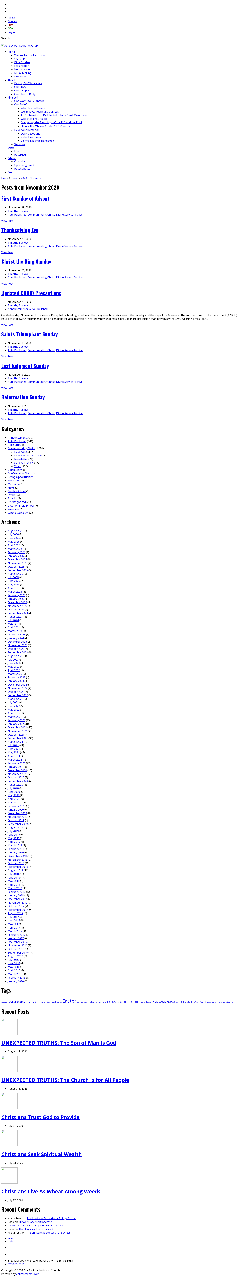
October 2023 (16, 649)
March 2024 (15, 631)
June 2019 (14, 834)
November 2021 (17, 731)
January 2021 (16, 767)
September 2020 (18, 781)
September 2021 (18, 738)
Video (17, 466)
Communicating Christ (41, 214)
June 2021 (14, 749)
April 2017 (14, 927)
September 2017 (18, 909)
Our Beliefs (21, 104)
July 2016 (13, 960)
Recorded (20, 154)
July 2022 (13, 702)
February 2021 (16, 763)
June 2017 (14, 920)
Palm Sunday (205, 1002)
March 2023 (15, 674)
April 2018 (14, 884)
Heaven (149, 1002)
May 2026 (14, 541)
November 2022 (17, 688)
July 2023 (13, 659)
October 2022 (16, 691)
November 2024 (17, 606)
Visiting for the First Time (29, 55)
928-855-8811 (16, 1264)
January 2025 (16, 599)
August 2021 (15, 742)
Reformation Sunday (23, 397)
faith (106, 1002)
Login (11, 32)
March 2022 (15, 717)
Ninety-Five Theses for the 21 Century (45, 126)
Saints (213, 1002)
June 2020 (14, 792)
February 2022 (16, 720)
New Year (195, 1002)
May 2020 (14, 795)
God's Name (114, 1002)
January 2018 (16, 895)
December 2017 (17, 899)
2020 (24, 178)
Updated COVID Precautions (31, 293)
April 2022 (14, 713)
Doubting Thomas (54, 1002)
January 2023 (16, 681)
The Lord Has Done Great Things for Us (51, 1218)
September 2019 (18, 824)
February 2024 (16, 634)
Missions (13, 484)
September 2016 (18, 952)
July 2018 (13, 874)
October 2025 (16, 566)
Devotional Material (26, 130)
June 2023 (14, 663)
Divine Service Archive (69, 214)
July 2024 (13, 620)
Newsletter (21, 459)
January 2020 (16, 809)
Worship (19, 58)
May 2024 (14, 624)
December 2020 (17, 770)
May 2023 (14, 666)
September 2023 (18, 652)
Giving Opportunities (20, 477)
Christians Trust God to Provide (40, 1117)
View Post (7, 221)
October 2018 (16, 863)
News (14, 178)
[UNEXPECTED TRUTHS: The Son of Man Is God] (9, 1034)
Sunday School (17, 491)
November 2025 (17, 563)
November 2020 (17, 774)
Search (5, 38)
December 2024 (17, 602)
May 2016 (14, 967)
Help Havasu (22, 69)
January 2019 (16, 852)
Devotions (20, 452)
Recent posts (22, 168)
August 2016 (15, 956)
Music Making (22, 73)
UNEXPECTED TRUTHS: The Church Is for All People (65, 1079)
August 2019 (15, 827)
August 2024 (15, 616)
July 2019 (13, 831)
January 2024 (16, 638)
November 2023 (17, 645)
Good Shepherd (138, 1002)
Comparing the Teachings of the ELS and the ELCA (51, 122)
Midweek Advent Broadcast (35, 1222)
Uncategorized (17, 502)
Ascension (5, 1002)
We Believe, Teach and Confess (40, 111)
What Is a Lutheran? (33, 108)
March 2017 (15, 931)
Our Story (20, 87)
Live (16, 151)
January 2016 (16, 981)
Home (11, 17)
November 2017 (17, 902)
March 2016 (15, 974)
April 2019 (14, 842)
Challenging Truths (22, 1001)
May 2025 (14, 584)
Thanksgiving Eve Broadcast (46, 1225)
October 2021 (16, 734)
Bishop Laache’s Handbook (37, 140)
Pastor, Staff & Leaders (28, 83)
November (36, 178)
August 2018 (15, 870)
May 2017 (14, 924)
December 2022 (17, 684)
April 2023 (14, 670)
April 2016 (14, 970)
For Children (21, 66)
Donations (20, 76)
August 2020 (15, 784)
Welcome (13, 509)
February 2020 (16, 806)
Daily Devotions (30, 133)
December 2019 (17, 813)
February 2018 (16, 892)
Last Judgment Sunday (25, 365)
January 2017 (16, 938)
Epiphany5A (82, 1002)
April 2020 (14, 799)
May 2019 (14, 838)
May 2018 (14, 881)
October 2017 (16, 906)
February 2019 (16, 849)
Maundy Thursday (183, 1002)
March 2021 (15, 759)
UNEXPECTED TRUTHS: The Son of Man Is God (58, 1042)
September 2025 (18, 570)
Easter (69, 1001)
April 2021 (14, 756)
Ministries (14, 480)
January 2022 (16, 724)
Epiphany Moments (95, 1002)
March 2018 (15, 888)
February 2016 (16, 977)
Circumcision (40, 1002)
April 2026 (14, 545)
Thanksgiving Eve (19, 230)
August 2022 (15, 699)
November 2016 (17, 945)
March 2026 (15, 549)
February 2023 (16, 677)
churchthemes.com (27, 1274)
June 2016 (14, 963)
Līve (10, 25)
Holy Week (159, 1001)
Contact (12, 21)
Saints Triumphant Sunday (29, 334)
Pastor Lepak (16, 1225)
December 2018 (17, 856)
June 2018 (14, 877)
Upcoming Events (25, 165)
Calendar (19, 161)
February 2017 (16, 935)
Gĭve (11, 28)
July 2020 (13, 788)
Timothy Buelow (18, 211)
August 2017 (15, 913)
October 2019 (16, 820)
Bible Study (14, 445)
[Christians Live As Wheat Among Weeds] (9, 1182)
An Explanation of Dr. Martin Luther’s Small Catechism (54, 115)
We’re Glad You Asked (34, 119)
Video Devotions (31, 137)
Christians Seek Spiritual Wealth (41, 1154)
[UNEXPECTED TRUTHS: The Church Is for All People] (9, 1071)
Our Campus (22, 90)
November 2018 (17, 859)
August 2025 (15, 574)
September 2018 (18, 867)
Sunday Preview (23, 462)
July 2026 (13, 534)
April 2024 (14, 627)
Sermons (19, 144)
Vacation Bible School (21, 505)
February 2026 (16, 552)
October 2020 (16, 777)
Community (15, 470)
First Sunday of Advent (25, 198)
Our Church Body (24, 94)
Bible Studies (22, 62)
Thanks (12, 498)
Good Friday (125, 1002)
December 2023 (17, 641)
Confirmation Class (19, 473)
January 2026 (16, 556)
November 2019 (17, 817)
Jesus (170, 1001)
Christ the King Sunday (26, 261)
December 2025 (17, 559)
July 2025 (13, 577)
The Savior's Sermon (225, 1002)
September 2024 (18, 613)
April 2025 (14, 588)
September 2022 (18, 695)
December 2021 (17, 727)
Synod (11, 495)
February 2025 (16, 595)
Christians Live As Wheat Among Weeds (50, 1191)
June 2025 (14, 581)
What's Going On (18, 512)
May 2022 (14, 709)
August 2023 (15, 656)
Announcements (18, 309)
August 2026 (15, 531)
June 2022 (14, 706)
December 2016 (17, 942)
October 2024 (16, 609)
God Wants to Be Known (29, 101)
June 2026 (14, 538)
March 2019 (15, 845)
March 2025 (15, 591)
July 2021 (13, 745)
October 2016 (16, 949)
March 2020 (15, 802)
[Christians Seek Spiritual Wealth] (9, 1145)
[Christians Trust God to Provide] (9, 1108)
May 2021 (14, 752)
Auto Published (17, 214)
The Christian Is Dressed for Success (48, 1232)
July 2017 (13, 917)
